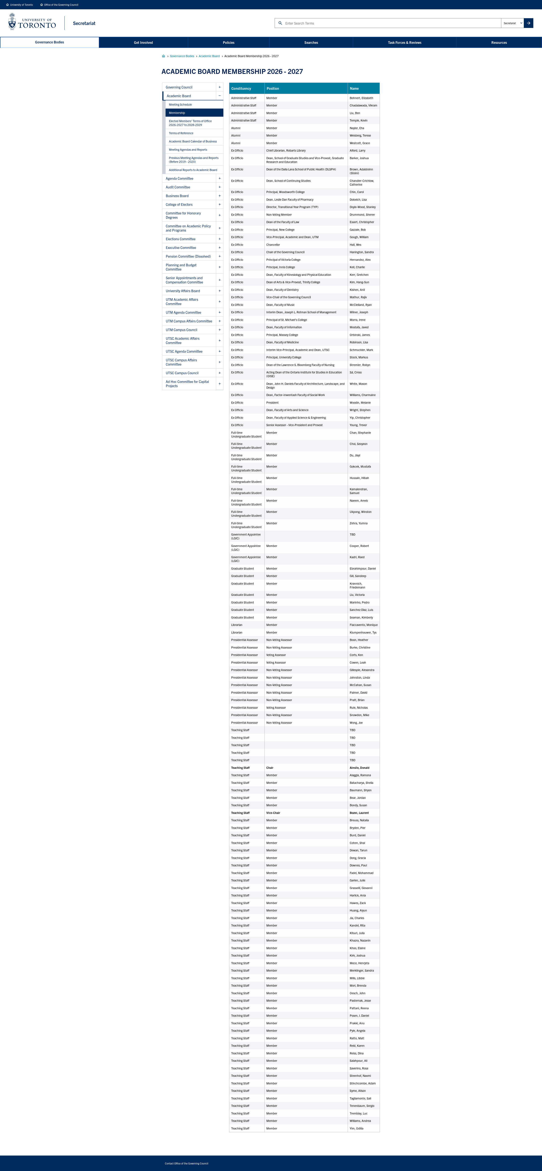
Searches (311, 42)
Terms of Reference (181, 133)
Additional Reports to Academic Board (193, 170)
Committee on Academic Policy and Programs (188, 228)
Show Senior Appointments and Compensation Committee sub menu (219, 279)
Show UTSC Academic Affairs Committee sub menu (219, 340)
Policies (228, 42)
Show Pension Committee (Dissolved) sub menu (219, 256)
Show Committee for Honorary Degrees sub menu (219, 215)
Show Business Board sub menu (219, 195)
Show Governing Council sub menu (219, 87)
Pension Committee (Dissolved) (188, 256)
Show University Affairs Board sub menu (219, 290)
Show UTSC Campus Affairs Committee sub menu (219, 362)
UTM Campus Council (181, 329)
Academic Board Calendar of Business (193, 141)
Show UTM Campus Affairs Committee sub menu (219, 321)
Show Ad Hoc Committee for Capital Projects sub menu (219, 383)
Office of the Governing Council (61, 4)
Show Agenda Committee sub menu (219, 178)
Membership (177, 113)
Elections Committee (180, 239)
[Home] (36, 23)
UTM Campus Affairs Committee (189, 321)
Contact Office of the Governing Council (186, 1163)
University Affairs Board (183, 291)
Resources (499, 42)
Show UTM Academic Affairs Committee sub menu (219, 301)
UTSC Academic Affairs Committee (182, 340)
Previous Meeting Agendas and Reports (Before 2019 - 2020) (193, 159)
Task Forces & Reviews (404, 42)
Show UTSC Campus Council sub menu (219, 373)
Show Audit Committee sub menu (219, 187)
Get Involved (143, 42)
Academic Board (209, 56)
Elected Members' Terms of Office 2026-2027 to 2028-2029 (190, 123)
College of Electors (179, 204)
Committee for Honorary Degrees (183, 215)
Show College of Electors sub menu (219, 204)
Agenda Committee (179, 178)
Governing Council (179, 87)
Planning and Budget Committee (181, 267)
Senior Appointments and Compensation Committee (184, 280)
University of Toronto (21, 4)
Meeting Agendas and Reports (188, 149)
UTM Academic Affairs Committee (182, 301)
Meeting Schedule (180, 104)
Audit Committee (178, 187)
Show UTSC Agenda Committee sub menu (219, 351)
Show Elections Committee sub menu (219, 239)
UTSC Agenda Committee (184, 351)
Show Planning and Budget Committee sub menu (219, 267)
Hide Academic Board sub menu (219, 95)
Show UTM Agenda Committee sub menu (219, 312)
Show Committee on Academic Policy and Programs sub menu (219, 228)
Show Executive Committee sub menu (219, 247)
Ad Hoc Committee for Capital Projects (187, 383)
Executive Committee (181, 247)
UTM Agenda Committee (183, 312)
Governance (163, 56)
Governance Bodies (49, 42)
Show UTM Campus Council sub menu (219, 329)
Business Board (177, 195)
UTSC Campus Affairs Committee (181, 362)
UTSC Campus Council (182, 373)
